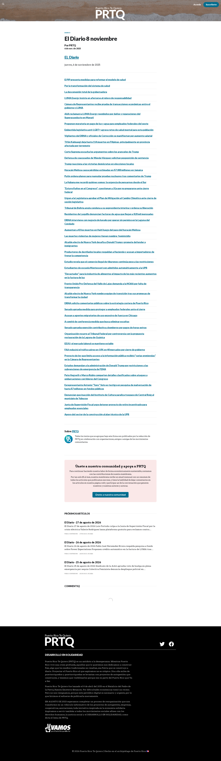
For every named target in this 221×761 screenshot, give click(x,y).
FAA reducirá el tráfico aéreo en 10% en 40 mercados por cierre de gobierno (104, 349)
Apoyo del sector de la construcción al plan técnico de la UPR (96, 414)
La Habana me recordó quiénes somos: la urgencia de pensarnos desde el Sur (105, 182)
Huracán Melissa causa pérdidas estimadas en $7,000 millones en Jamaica (103, 170)
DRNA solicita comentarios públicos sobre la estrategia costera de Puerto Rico (106, 303)
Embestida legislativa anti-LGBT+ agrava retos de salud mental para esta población (108, 129)
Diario (67, 33)
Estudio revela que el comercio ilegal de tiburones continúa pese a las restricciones (109, 261)
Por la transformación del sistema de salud (87, 85)
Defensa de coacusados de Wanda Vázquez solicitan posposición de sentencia (106, 158)
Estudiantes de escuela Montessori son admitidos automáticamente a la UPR (105, 267)
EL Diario (71, 57)
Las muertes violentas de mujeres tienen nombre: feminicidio (97, 236)
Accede (197, 4)
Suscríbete (211, 4)
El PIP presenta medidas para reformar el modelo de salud (95, 79)
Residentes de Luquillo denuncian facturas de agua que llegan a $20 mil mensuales (108, 214)
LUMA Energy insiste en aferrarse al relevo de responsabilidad (97, 98)
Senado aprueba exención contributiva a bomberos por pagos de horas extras (105, 327)
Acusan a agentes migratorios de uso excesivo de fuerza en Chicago (100, 315)
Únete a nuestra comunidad (110, 494)
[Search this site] (3, 4)
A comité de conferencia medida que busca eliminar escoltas (96, 321)
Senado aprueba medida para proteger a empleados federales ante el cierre (104, 309)
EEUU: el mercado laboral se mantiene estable (88, 343)
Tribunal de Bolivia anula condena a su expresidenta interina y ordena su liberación (108, 208)
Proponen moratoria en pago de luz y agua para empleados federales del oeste (106, 123)
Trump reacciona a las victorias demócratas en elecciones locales (99, 164)
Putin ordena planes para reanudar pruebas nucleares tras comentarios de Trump (107, 176)
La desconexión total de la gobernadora (85, 92)
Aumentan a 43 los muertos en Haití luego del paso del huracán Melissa (102, 230)
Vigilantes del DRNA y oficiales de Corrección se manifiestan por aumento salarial (108, 135)
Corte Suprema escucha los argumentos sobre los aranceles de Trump (101, 151)
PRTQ (72, 45)
